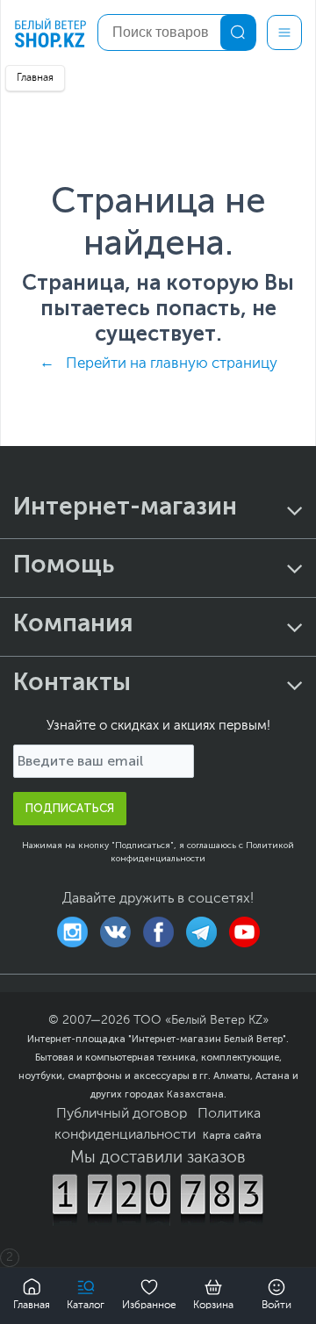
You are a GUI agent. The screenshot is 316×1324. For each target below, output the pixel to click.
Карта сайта (232, 1135)
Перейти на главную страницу (171, 363)
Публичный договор (121, 1114)
